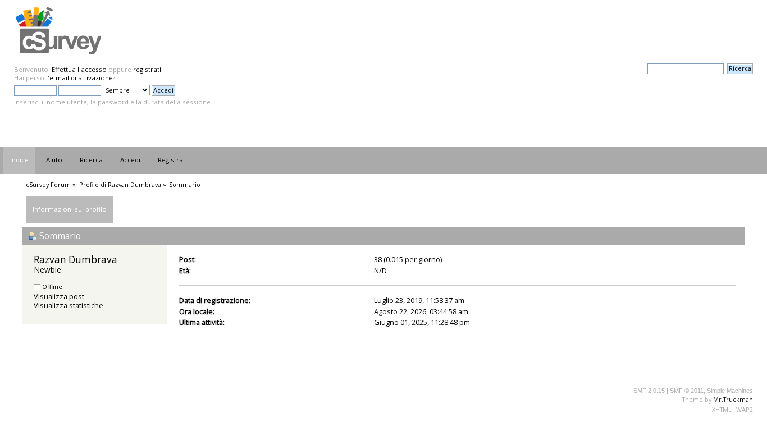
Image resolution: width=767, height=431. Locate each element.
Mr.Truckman (733, 399)
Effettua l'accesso (79, 69)
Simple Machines (730, 390)
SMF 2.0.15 (649, 390)
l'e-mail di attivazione (79, 78)
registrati (147, 69)
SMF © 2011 (687, 390)
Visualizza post (59, 296)
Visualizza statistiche (68, 305)
